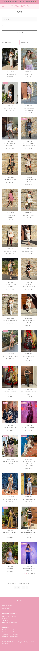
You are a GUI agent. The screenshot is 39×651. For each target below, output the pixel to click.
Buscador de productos (9, 622)
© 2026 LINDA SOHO (8, 642)
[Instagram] (21, 601)
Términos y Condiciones (10, 636)
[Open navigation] (2, 6)
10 (23, 587)
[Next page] (27, 587)
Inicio (5, 19)
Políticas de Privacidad (10, 632)
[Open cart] (37, 6)
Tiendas (4, 618)
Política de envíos (8, 630)
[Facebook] (17, 601)
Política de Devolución (10, 634)
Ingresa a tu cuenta (9, 616)
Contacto (5, 620)
